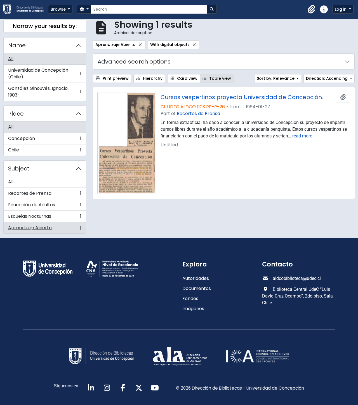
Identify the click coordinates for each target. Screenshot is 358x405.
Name (17, 45)
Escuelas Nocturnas (44, 217)
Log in (341, 9)
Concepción (44, 139)
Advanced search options (134, 61)
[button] (311, 9)
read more (302, 136)
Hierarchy (152, 78)
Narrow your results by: (45, 26)
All (10, 58)
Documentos (196, 288)
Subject (18, 168)
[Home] (25, 9)
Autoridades (195, 278)
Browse (59, 9)
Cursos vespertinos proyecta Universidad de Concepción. (242, 97)
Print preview (115, 78)
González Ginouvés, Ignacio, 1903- (44, 91)
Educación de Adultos (44, 206)
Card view (186, 78)
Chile (44, 151)
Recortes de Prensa (44, 194)
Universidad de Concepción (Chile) (44, 73)
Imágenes (193, 308)
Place (16, 114)
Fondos (190, 298)
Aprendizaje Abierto (44, 228)
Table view (219, 78)
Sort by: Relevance (276, 78)
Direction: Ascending (327, 78)
